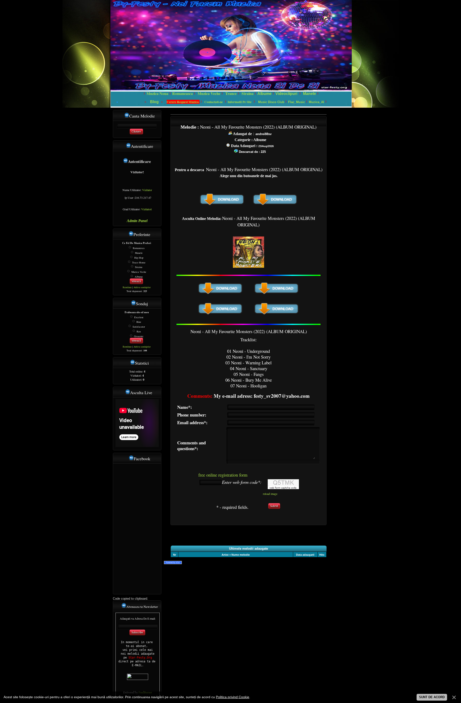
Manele (309, 94)
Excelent (138, 317)
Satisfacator (139, 326)
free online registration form (223, 475)
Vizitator (147, 190)
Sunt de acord (432, 697)
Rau (139, 331)
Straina (138, 267)
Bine (138, 322)
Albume (264, 94)
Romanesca (139, 248)
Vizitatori (146, 209)
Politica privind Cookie (232, 697)
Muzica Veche (138, 272)
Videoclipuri (286, 94)
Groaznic (139, 336)
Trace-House (139, 262)
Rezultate (127, 287)
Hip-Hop (138, 257)
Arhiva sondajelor (142, 287)
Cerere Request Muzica (183, 102)
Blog (155, 102)
